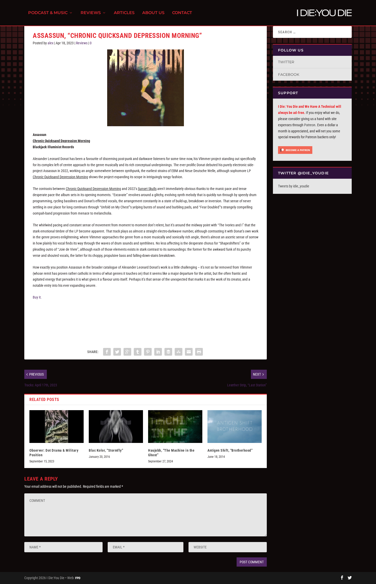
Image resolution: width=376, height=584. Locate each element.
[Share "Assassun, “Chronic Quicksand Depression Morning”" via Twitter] (117, 352)
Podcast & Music (48, 13)
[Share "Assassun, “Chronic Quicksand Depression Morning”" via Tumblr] (137, 352)
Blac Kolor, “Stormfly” (106, 450)
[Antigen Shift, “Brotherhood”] (234, 426)
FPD (77, 578)
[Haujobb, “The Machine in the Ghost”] (175, 426)
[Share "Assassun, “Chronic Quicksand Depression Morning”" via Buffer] (168, 352)
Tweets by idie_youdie (293, 186)
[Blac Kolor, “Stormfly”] (116, 426)
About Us (153, 13)
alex (50, 43)
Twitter (286, 62)
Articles (124, 13)
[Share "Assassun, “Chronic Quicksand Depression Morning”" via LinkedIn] (158, 352)
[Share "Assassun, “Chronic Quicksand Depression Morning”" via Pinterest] (148, 352)
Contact (182, 13)
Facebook (288, 74)
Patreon (309, 125)
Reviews (91, 13)
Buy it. (37, 297)
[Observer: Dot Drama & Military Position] (56, 426)
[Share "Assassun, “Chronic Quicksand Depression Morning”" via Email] (189, 352)
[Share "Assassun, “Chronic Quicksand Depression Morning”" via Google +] (127, 352)
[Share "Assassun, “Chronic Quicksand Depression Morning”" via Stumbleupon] (178, 352)
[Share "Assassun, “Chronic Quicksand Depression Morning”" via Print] (199, 352)
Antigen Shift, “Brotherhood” (229, 450)
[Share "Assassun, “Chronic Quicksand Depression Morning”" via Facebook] (107, 352)
